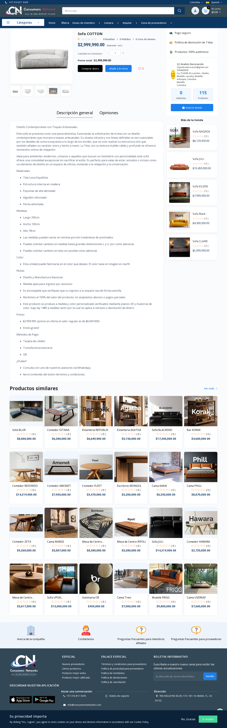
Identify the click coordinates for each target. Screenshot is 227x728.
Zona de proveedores (154, 22)
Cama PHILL (194, 486)
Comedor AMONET (59, 486)
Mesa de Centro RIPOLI (131, 541)
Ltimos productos (71, 668)
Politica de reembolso (113, 673)
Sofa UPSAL (54, 597)
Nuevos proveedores (73, 664)
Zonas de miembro (83, 22)
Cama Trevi (124, 597)
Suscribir (210, 676)
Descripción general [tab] (75, 112)
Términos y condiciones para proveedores (124, 664)
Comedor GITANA (58, 430)
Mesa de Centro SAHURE (22, 597)
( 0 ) (206, 136)
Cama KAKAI (159, 486)
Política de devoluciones (114, 677)
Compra (109, 22)
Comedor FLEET (92, 486)
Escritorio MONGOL (129, 486)
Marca (65, 23)
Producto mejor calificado (76, 677)
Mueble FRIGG (161, 597)
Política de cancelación (113, 682)
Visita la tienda (193, 107)
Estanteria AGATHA (129, 430)
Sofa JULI (157, 541)
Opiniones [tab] (109, 112)
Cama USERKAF (196, 597)
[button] (21, 699)
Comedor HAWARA (198, 541)
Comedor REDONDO (25, 486)
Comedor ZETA (21, 541)
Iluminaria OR (90, 597)
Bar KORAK (194, 430)
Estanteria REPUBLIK (95, 430)
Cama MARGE (55, 541)
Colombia (195, 2)
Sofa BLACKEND (162, 430)
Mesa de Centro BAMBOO (92, 542)
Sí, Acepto (208, 719)
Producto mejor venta (74, 673)
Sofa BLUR (19, 430)
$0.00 (216, 10)
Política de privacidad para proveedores (122, 668)
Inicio (52, 23)
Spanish (215, 2)
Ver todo (209, 388)
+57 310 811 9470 (18, 2)
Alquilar (127, 22)
